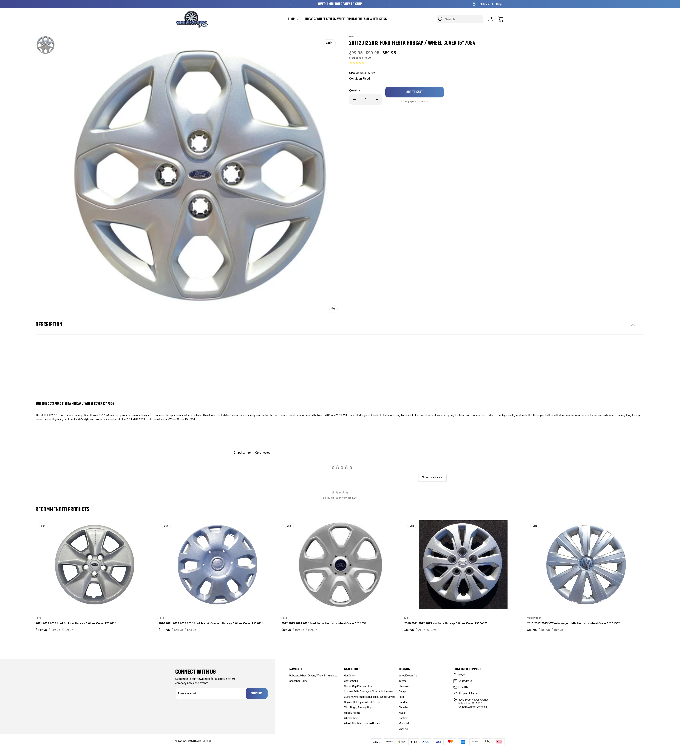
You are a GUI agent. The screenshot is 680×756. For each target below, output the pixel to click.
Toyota (403, 680)
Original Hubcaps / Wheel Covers (362, 702)
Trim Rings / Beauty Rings (358, 707)
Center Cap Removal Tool (358, 686)
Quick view (138, 526)
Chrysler (403, 707)
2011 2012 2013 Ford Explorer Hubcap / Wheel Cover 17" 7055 (76, 623)
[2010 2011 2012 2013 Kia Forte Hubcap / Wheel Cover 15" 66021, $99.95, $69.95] (463, 564)
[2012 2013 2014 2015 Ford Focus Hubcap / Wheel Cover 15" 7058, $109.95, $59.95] (340, 564)
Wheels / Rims (352, 712)
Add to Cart (94, 600)
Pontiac (403, 718)
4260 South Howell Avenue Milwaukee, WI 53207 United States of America (473, 703)
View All (403, 728)
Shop (291, 19)
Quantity (354, 90)
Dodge (402, 691)
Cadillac (403, 702)
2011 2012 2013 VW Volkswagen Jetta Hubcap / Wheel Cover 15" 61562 (573, 623)
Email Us (463, 687)
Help (499, 4)
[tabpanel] (45, 45)
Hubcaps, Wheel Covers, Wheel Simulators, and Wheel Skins (345, 19)
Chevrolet (404, 686)
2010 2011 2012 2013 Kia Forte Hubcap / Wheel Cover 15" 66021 (446, 623)
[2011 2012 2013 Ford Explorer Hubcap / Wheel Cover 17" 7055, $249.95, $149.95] (95, 564)
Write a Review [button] (434, 477)
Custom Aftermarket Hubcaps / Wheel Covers (369, 696)
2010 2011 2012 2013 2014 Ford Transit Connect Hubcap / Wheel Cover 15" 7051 (210, 623)
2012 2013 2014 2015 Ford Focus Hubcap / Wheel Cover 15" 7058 (323, 623)
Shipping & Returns (469, 693)
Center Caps (351, 680)
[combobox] (460, 19)
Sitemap (207, 741)
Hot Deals (483, 4)
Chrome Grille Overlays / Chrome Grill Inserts (368, 691)
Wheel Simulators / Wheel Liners (362, 723)
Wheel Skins (351, 718)
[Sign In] (491, 19)
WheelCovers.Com (409, 675)
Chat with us (465, 680)
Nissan (402, 712)
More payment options (414, 101)
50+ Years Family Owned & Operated (340, 4)
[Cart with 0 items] (501, 19)
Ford (401, 696)
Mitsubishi (404, 723)
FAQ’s (461, 674)
